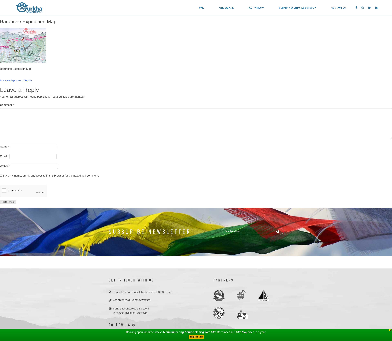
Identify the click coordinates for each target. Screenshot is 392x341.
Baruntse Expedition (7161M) (16, 80)
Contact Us (338, 7)
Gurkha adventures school (297, 7)
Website (5, 166)
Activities (255, 7)
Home (201, 7)
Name (4, 146)
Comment (7, 104)
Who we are (226, 7)
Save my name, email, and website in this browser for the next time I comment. (51, 175)
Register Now (196, 337)
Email (4, 156)
